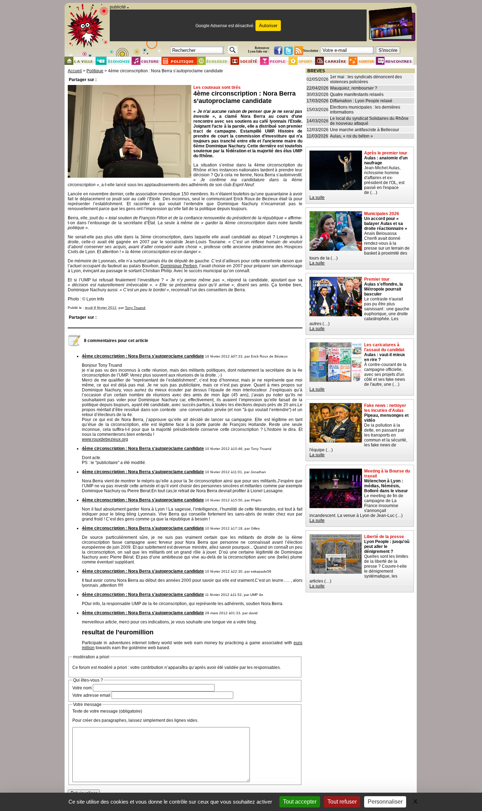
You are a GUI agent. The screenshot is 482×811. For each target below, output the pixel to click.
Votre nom (82, 687)
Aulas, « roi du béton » (351, 136)
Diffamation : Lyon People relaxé (361, 100)
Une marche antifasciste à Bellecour (364, 129)
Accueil (75, 70)
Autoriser (268, 25)
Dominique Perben (179, 265)
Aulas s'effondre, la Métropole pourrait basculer (383, 289)
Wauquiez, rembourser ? (353, 88)
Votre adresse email (91, 695)
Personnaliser (385, 802)
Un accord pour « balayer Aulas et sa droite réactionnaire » (385, 223)
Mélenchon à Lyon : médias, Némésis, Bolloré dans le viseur (386, 485)
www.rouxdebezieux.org (105, 439)
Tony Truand (135, 308)
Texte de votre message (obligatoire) (107, 711)
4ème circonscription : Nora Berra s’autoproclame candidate (143, 356)
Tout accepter (300, 802)
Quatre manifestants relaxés (357, 94)
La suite (317, 197)
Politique (94, 70)
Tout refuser (342, 802)
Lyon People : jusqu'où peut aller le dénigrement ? (386, 546)
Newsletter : (311, 51)
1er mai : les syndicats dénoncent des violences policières (366, 79)
